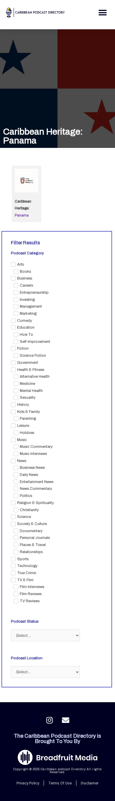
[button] (102, 12)
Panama (22, 215)
